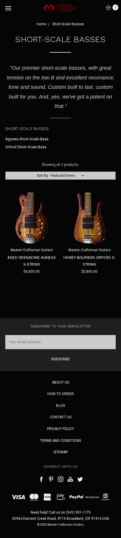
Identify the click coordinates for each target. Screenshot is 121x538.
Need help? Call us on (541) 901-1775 (61, 512)
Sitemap (60, 452)
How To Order (60, 394)
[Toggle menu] (8, 8)
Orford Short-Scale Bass (25, 147)
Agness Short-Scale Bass (26, 139)
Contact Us (60, 417)
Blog (60, 406)
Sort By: (43, 176)
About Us (60, 382)
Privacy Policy (60, 429)
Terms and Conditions (60, 441)
